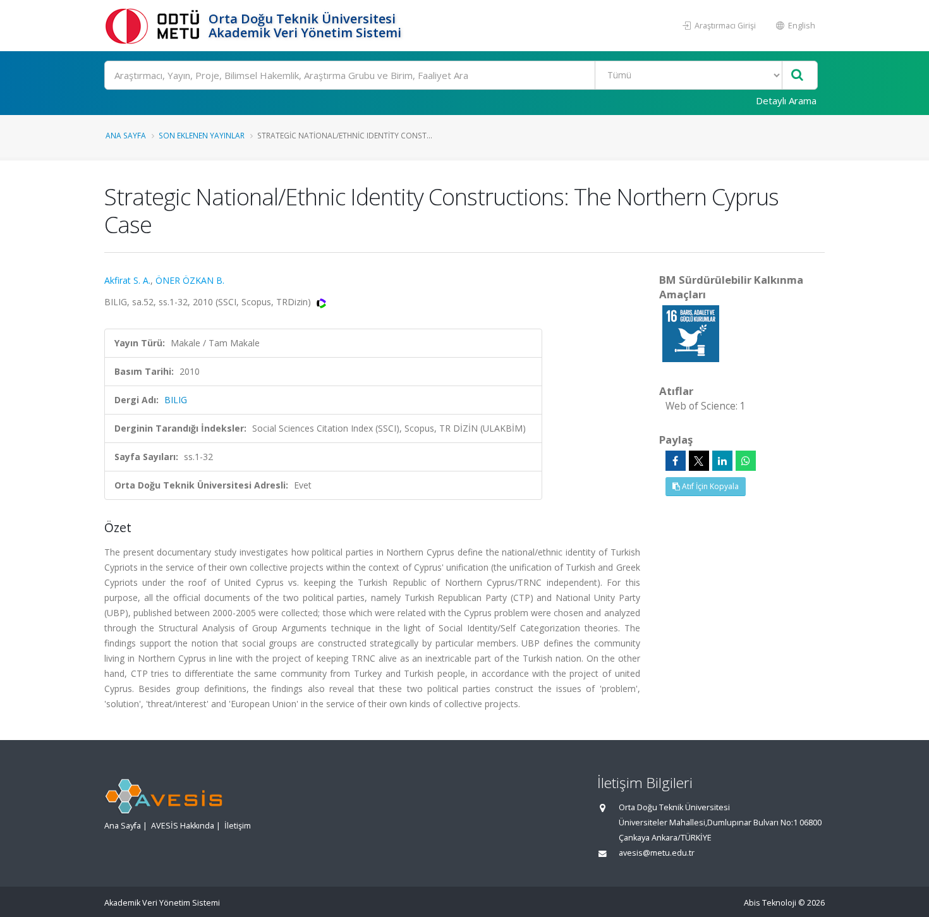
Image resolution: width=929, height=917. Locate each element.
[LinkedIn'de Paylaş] (722, 461)
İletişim (237, 825)
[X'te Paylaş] (699, 461)
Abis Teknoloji (770, 902)
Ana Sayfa (126, 135)
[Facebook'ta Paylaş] (675, 461)
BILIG (175, 400)
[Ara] (797, 75)
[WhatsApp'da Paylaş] (746, 461)
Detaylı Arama (786, 100)
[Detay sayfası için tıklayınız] (690, 333)
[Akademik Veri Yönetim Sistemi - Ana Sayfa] (154, 25)
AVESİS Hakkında (182, 825)
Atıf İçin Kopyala (709, 486)
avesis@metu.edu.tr (657, 852)
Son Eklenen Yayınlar (202, 135)
